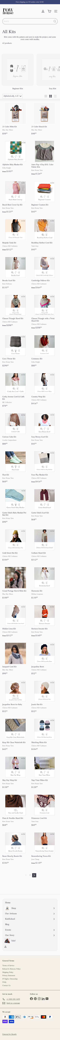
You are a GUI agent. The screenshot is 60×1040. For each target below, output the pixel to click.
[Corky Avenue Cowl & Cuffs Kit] (15, 389)
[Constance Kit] (44, 350)
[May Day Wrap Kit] (15, 772)
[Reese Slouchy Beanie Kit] (15, 848)
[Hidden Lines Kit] (15, 620)
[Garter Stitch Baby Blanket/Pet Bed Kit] (15, 505)
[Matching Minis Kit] (44, 734)
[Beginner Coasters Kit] (44, 196)
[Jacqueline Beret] (44, 658)
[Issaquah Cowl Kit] (15, 658)
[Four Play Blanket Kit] (44, 466)
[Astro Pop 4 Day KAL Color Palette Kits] (44, 157)
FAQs (4, 982)
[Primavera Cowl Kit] (44, 810)
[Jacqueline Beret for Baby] (15, 696)
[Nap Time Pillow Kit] (44, 772)
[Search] (55, 21)
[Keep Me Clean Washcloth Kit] (15, 734)
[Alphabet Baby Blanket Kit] (15, 156)
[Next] (34, 875)
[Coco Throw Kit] (15, 350)
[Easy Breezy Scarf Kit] (44, 428)
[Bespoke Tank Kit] (15, 234)
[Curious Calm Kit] (15, 428)
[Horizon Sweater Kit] (44, 620)
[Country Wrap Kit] (44, 388)
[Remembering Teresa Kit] (44, 848)
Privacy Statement (8, 975)
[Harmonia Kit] (44, 582)
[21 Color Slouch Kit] (44, 118)
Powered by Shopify (9, 1034)
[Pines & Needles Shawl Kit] (15, 810)
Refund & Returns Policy (11, 969)
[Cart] (49, 11)
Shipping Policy (7, 972)
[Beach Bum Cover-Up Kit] (15, 196)
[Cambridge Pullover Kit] (44, 272)
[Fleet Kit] (15, 466)
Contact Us (6, 985)
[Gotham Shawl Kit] (44, 545)
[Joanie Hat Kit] (44, 696)
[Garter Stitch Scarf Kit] (44, 504)
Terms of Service (8, 965)
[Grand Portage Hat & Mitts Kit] (15, 582)
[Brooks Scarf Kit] (15, 272)
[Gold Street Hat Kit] (15, 545)
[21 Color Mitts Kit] (15, 118)
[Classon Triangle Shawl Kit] (15, 310)
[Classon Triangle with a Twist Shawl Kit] (44, 311)
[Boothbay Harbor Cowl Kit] (44, 234)
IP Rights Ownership (9, 979)
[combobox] (30, 21)
